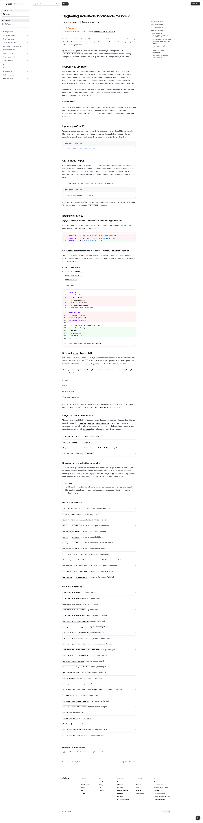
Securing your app (9, 60)
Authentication (85, 782)
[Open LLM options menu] (98, 22)
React (101, 782)
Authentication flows (9, 35)
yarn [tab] (76, 143)
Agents (83, 793)
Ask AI (65, 4)
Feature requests (123, 791)
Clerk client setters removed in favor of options (161, 41)
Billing (83, 788)
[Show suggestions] (27, 14)
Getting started (8, 32)
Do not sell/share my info (162, 796)
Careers (138, 785)
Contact (138, 791)
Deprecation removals (72, 502)
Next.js (101, 785)
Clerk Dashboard (8, 75)
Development (7, 71)
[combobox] (14, 14)
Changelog (120, 785)
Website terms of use (161, 788)
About (138, 782)
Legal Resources (159, 793)
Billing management (9, 50)
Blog (137, 788)
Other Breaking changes (73, 586)
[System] (169, 811)
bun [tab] (81, 143)
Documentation (122, 782)
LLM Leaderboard (123, 799)
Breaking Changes (157, 30)
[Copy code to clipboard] (133, 148)
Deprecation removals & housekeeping (160, 56)
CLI (4, 68)
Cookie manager (159, 799)
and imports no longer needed (160, 35)
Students (120, 796)
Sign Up (194, 4)
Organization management (12, 46)
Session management (10, 42)
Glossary (120, 788)
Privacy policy (158, 785)
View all (101, 791)
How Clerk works (8, 78)
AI (3, 64)
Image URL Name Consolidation (158, 51)
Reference (8, 24)
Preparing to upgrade (157, 21)
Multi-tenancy (85, 785)
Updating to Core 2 (157, 24)
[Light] (166, 811)
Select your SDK (7, 10)
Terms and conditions (161, 782)
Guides (7, 20)
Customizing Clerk (9, 57)
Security (156, 791)
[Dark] (164, 811)
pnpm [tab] (71, 143)
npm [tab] (66, 143)
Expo (100, 788)
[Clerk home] (65, 778)
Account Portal (8, 53)
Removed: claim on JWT (160, 47)
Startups (120, 793)
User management (9, 39)
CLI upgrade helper (157, 27)
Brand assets (140, 793)
